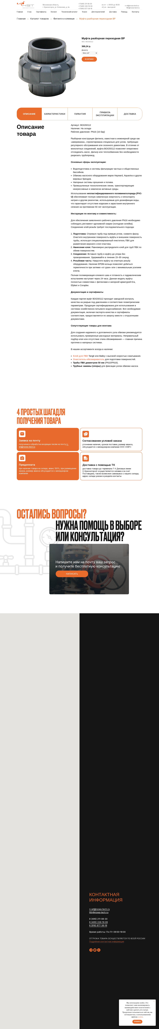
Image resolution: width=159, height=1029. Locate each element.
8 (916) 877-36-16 (98, 925)
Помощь (124, 12)
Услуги (84, 12)
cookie (140, 1017)
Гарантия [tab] (80, 114)
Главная (20, 12)
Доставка (113, 12)
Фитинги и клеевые (64, 18)
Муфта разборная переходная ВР (97, 18)
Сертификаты (41, 12)
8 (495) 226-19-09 (98, 922)
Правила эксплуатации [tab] (105, 114)
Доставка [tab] (130, 114)
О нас (29, 12)
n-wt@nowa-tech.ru (132, 6)
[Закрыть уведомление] (154, 1001)
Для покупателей (98, 12)
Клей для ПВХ (80, 356)
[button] (72, 574)
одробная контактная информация (107, 941)
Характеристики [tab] (54, 114)
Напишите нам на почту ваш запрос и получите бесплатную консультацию (87, 564)
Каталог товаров (39, 18)
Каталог (54, 12)
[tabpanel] (79, 261)
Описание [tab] (29, 114)
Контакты (135, 12)
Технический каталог (69, 12)
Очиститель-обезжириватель (88, 359)
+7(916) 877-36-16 (85, 8)
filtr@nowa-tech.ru (133, 8)
